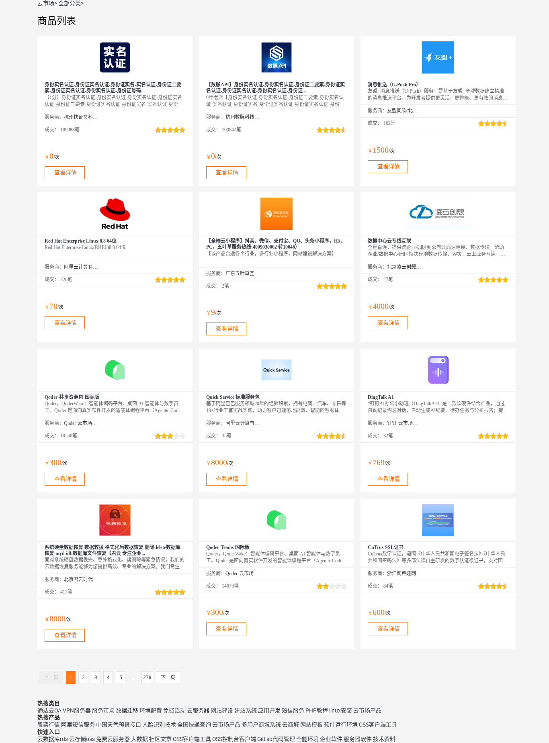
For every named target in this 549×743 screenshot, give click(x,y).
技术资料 (384, 739)
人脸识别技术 (159, 724)
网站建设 (222, 710)
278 (147, 677)
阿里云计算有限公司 (81, 267)
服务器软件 (358, 739)
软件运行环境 (341, 724)
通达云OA (49, 710)
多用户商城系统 (261, 724)
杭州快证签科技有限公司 (81, 117)
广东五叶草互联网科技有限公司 (242, 273)
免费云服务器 (113, 739)
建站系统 (245, 710)
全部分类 (69, 3)
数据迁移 (127, 710)
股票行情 (48, 724)
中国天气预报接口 (118, 724)
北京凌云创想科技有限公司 (404, 267)
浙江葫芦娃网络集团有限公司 (404, 573)
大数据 (139, 739)
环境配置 (150, 710)
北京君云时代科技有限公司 (81, 579)
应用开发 (269, 710)
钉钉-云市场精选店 (404, 423)
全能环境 (307, 739)
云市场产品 (367, 710)
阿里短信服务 (78, 724)
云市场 (45, 3)
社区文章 (160, 739)
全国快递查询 (194, 724)
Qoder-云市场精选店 (81, 423)
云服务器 (198, 710)
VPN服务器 (77, 710)
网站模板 (311, 724)
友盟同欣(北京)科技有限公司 (404, 111)
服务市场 (103, 710)
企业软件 (331, 739)
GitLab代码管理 (276, 739)
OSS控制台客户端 (234, 739)
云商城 (290, 724)
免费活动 (174, 710)
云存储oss (82, 739)
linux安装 (340, 710)
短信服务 (293, 710)
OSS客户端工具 (378, 724)
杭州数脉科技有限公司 (242, 117)
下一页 (168, 677)
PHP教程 (316, 710)
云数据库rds (52, 739)
